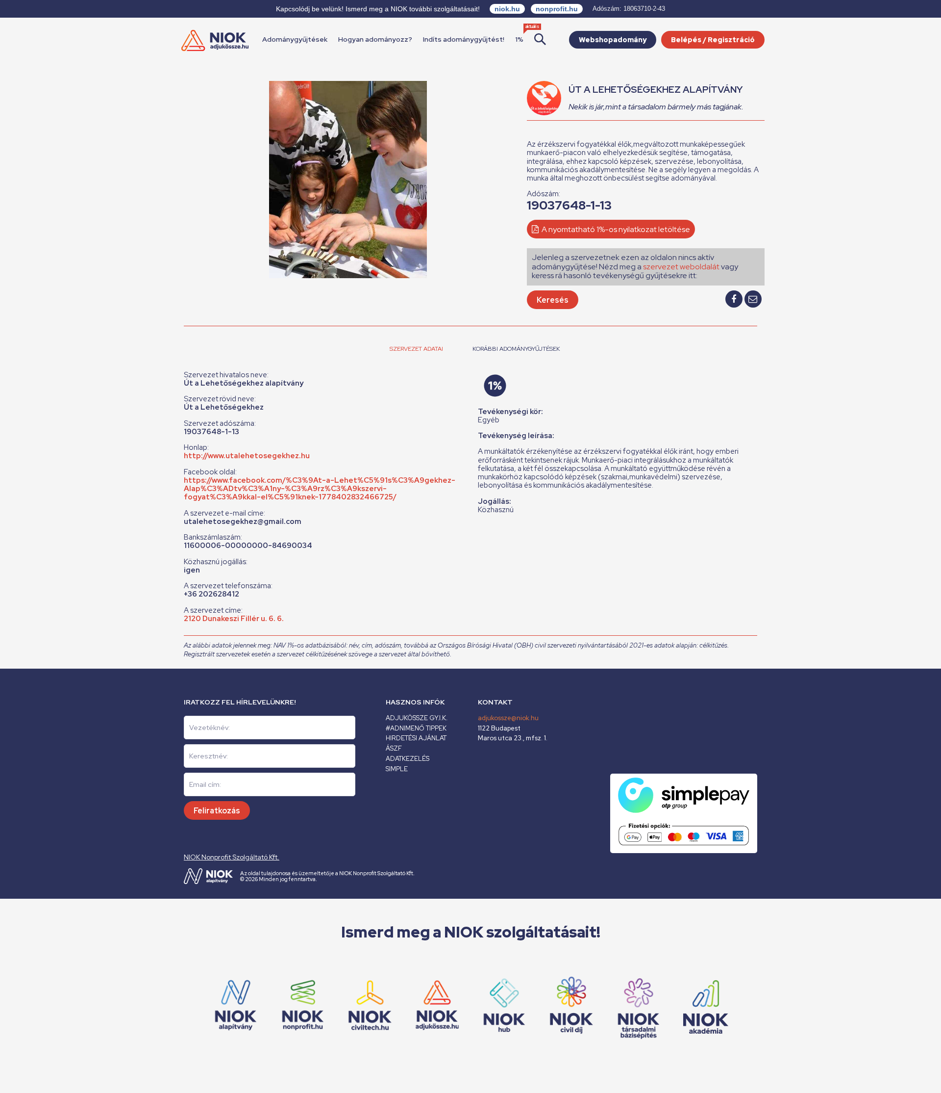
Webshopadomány (612, 39)
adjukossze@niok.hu (508, 718)
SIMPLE (397, 769)
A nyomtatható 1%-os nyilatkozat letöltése (615, 229)
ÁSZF (394, 748)
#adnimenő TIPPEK (416, 728)
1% (519, 39)
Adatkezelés (407, 759)
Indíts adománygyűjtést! (463, 39)
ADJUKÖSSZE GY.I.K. (416, 718)
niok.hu (507, 9)
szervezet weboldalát (681, 266)
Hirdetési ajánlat (416, 738)
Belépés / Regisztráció (713, 39)
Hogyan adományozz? (375, 39)
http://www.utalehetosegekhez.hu (247, 456)
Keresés (553, 300)
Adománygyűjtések (294, 39)
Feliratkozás (217, 811)
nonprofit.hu (557, 9)
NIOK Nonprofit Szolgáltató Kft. (231, 857)
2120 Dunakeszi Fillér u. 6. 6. (234, 619)
